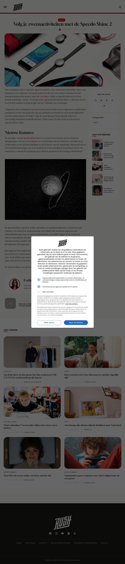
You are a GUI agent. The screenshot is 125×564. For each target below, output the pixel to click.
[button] (62, 292)
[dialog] (62, 282)
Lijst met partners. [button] (71, 304)
